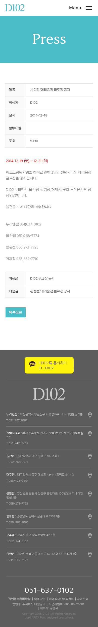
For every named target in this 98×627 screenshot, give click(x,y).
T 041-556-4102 (17, 559)
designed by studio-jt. (60, 617)
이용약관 (39, 598)
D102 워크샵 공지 (42, 278)
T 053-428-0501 (17, 480)
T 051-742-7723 (17, 443)
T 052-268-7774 (17, 461)
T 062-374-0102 (17, 541)
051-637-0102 (49, 590)
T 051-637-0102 (17, 420)
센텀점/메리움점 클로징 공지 (50, 291)
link (49, 414)
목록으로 (15, 312)
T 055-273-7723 (17, 503)
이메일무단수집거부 (61, 598)
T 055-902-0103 (17, 522)
